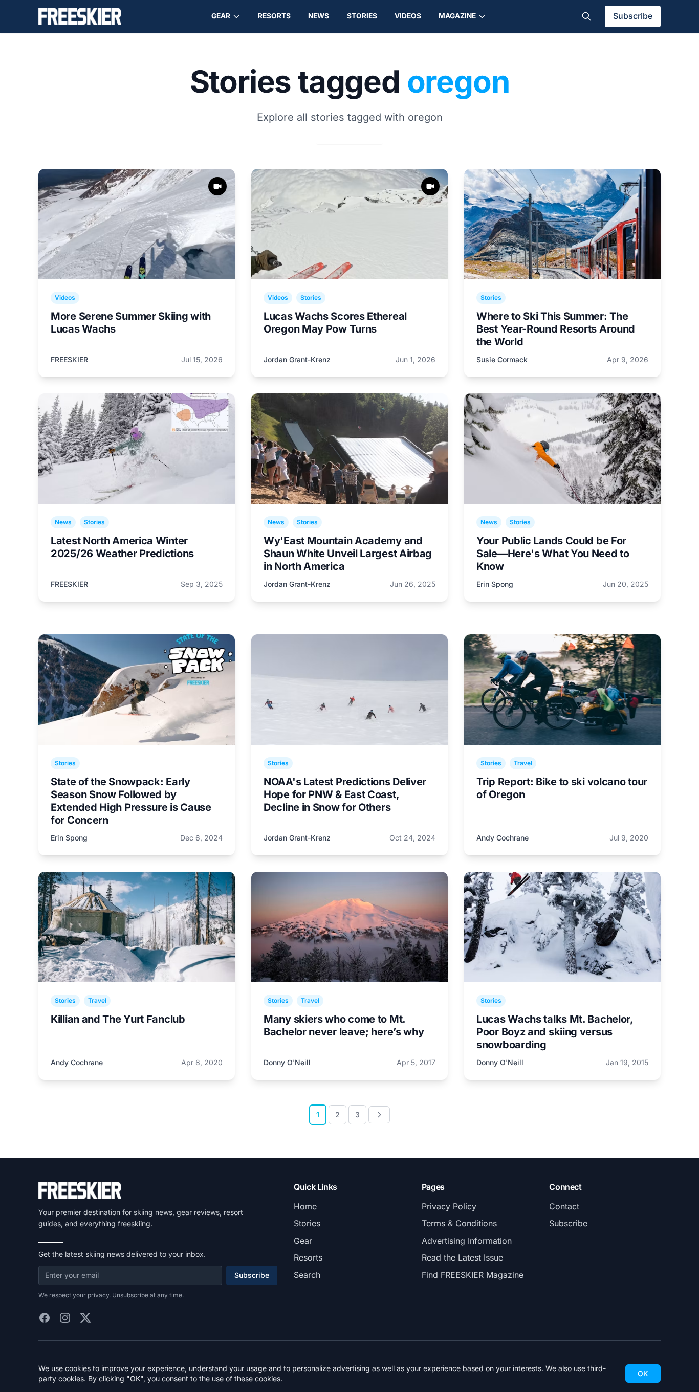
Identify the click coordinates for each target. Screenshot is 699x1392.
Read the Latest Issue (462, 1257)
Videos (408, 16)
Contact (564, 1206)
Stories (362, 16)
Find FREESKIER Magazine (472, 1275)
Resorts (274, 16)
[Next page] (379, 1114)
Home (305, 1206)
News (318, 16)
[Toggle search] (586, 16)
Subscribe (632, 16)
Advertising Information (467, 1240)
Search (307, 1275)
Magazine (457, 16)
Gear (220, 16)
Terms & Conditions (459, 1223)
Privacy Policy (449, 1206)
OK (643, 1373)
